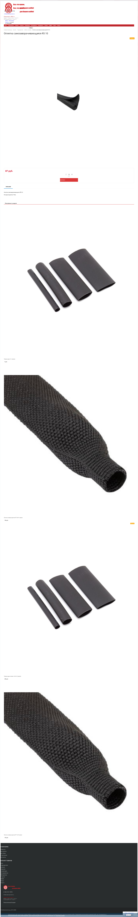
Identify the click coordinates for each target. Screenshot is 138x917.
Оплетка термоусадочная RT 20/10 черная (13, 517)
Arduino (16, 25)
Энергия (21, 25)
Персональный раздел (9, 902)
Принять (128, 915)
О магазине (4, 855)
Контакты (3, 857)
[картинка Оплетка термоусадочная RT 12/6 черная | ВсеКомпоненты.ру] (69, 757)
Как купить (4, 851)
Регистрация (11, 20)
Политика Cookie (60, 915)
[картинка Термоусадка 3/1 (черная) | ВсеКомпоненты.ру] (69, 281)
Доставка (3, 853)
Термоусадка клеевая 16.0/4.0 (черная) (12, 676)
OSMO (50, 25)
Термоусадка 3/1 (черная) (9, 359)
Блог (6, 25)
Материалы (40, 25)
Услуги (58, 25)
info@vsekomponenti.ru (9, 14)
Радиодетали (11, 25)
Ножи (54, 25)
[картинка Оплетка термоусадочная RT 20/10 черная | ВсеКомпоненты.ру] (69, 440)
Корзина (7, 22)
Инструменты (34, 25)
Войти (6, 20)
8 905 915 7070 (9, 11)
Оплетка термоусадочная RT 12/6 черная (13, 835)
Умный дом (27, 25)
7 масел (46, 25)
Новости (3, 849)
